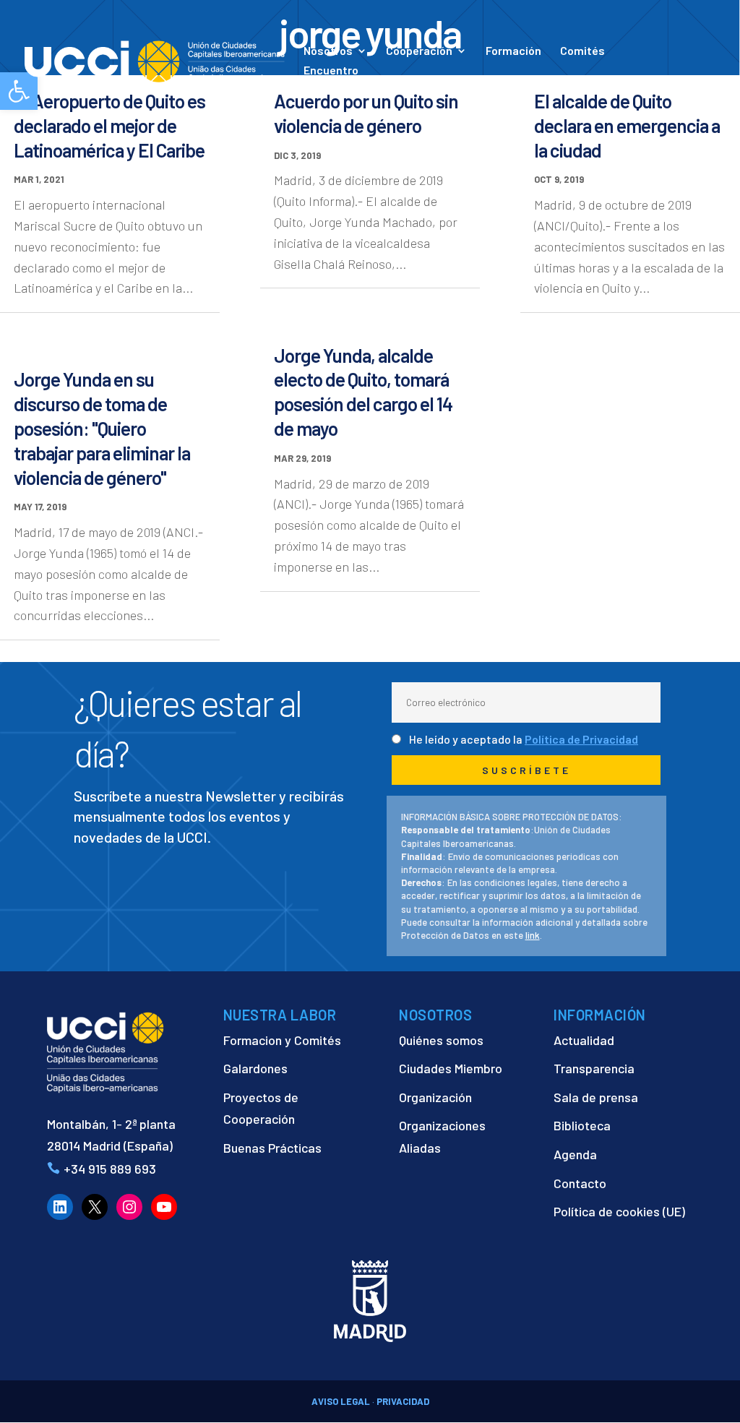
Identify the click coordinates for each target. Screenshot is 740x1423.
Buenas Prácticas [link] (272, 1148)
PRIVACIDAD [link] (403, 1401)
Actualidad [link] (491, 85)
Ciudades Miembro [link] (450, 1068)
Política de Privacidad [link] (581, 739)
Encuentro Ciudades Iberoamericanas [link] (374, 77)
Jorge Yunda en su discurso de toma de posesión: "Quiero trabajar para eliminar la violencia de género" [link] (102, 428)
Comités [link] (582, 51)
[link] (155, 60)
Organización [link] (435, 1097)
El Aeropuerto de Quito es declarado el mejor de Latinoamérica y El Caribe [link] (109, 125)
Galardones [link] (255, 1068)
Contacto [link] (578, 85)
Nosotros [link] (328, 51)
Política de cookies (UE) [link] (619, 1211)
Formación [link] (513, 51)
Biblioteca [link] (582, 1125)
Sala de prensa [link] (596, 1097)
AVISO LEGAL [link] (340, 1401)
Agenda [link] (575, 1154)
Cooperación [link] (419, 51)
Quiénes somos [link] (441, 1040)
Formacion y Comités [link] (282, 1040)
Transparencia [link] (594, 1068)
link (532, 935)
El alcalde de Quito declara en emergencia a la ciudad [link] (627, 125)
